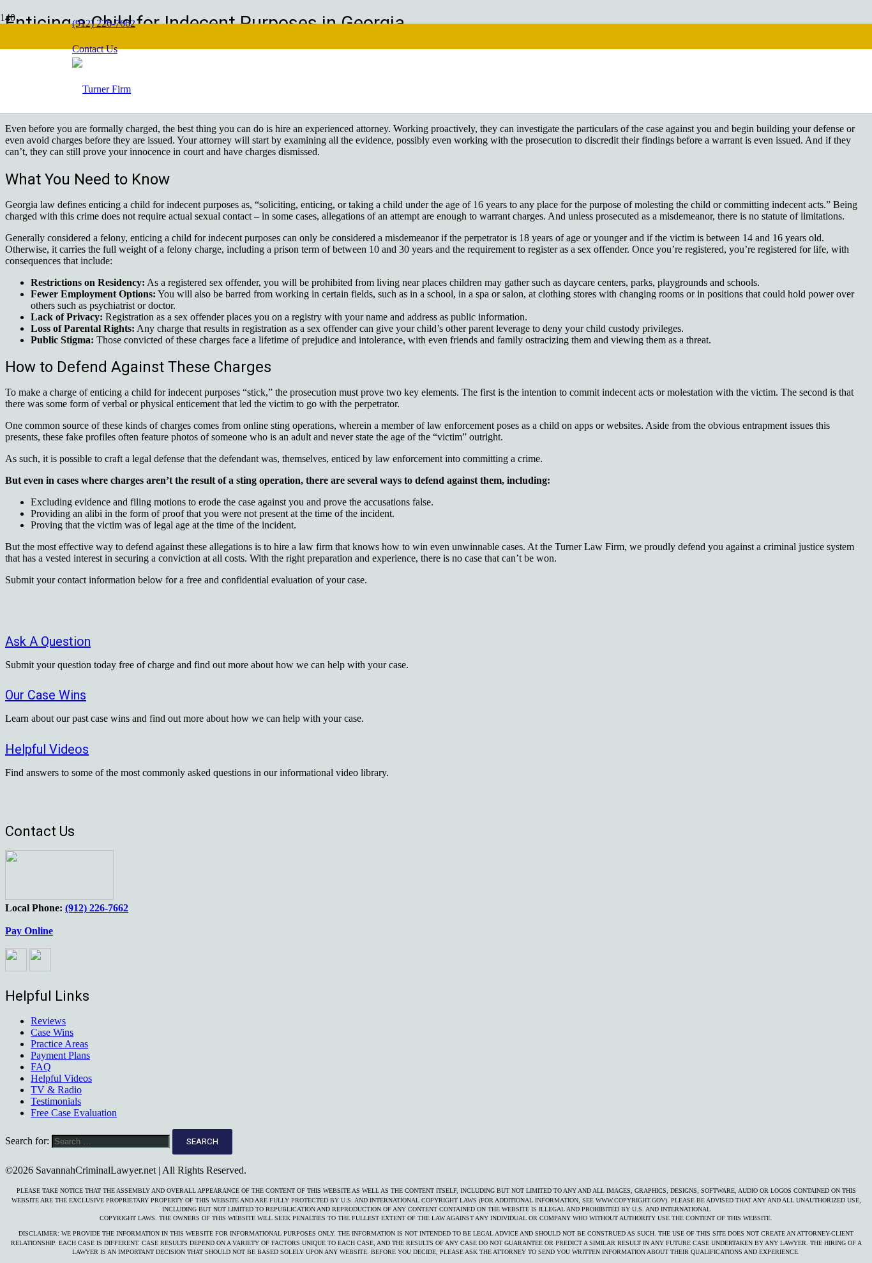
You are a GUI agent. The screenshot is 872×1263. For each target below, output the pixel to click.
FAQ (41, 1066)
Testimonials (56, 1101)
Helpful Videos (61, 1078)
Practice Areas (59, 1043)
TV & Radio (56, 1089)
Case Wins (52, 1032)
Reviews (48, 1020)
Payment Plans (60, 1055)
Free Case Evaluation (74, 1112)
